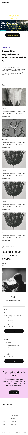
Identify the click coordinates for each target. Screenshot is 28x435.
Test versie (5, 2)
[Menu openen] (25, 2)
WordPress (23, 432)
